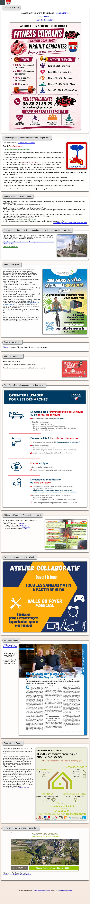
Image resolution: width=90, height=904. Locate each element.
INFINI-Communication (66, 890)
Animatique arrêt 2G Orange (25, 219)
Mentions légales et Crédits (41, 890)
